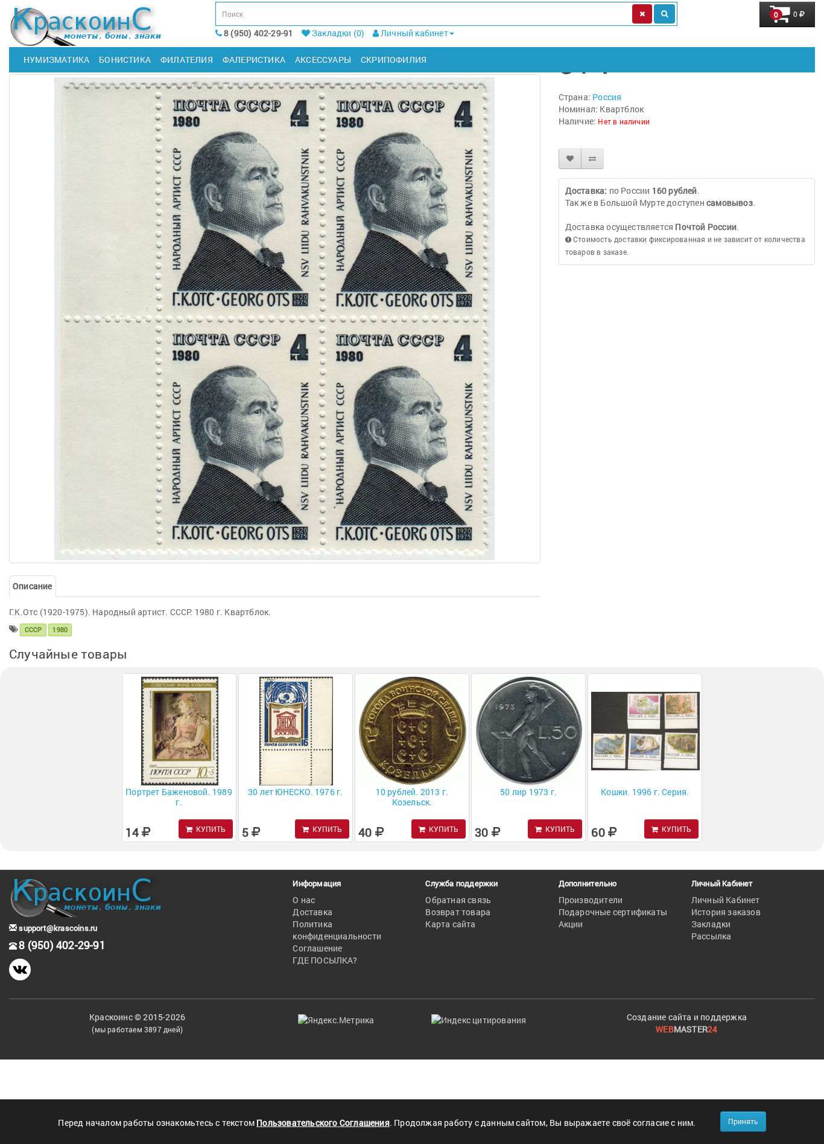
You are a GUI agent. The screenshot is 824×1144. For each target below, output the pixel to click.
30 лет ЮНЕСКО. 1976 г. (295, 791)
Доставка (312, 912)
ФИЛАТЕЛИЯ (186, 59)
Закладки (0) (337, 33)
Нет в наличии (624, 121)
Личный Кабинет (725, 900)
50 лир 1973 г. (528, 791)
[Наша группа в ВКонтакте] (20, 969)
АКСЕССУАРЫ (323, 59)
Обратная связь (458, 900)
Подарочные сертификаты (613, 912)
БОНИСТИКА (125, 59)
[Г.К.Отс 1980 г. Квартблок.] (274, 318)
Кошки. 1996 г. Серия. (645, 791)
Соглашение (317, 948)
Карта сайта (450, 924)
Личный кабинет (413, 33)
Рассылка (711, 936)
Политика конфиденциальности (337, 930)
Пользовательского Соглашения (323, 1122)
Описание (32, 586)
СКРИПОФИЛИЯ (393, 59)
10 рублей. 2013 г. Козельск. (412, 797)
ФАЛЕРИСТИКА (254, 59)
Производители (591, 900)
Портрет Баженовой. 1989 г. (178, 797)
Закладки (711, 924)
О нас (304, 900)
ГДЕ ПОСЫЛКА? (325, 960)
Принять (743, 1121)
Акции (571, 924)
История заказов (726, 912)
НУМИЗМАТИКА (56, 59)
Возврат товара (457, 912)
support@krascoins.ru (57, 927)
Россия (606, 97)
